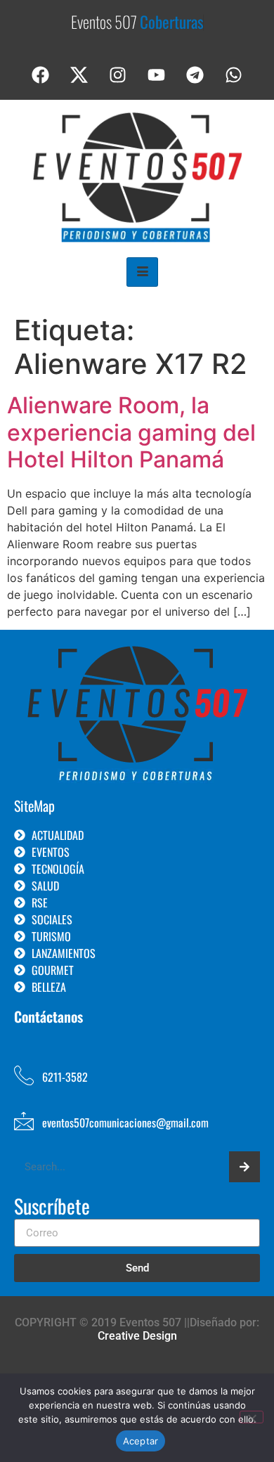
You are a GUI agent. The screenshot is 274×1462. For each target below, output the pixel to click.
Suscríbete (52, 1207)
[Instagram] (118, 75)
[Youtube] (156, 75)
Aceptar (141, 1441)
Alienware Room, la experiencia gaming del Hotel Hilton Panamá (131, 432)
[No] (251, 1417)
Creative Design (137, 1336)
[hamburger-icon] (142, 272)
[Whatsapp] (234, 75)
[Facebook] (40, 75)
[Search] (244, 1166)
